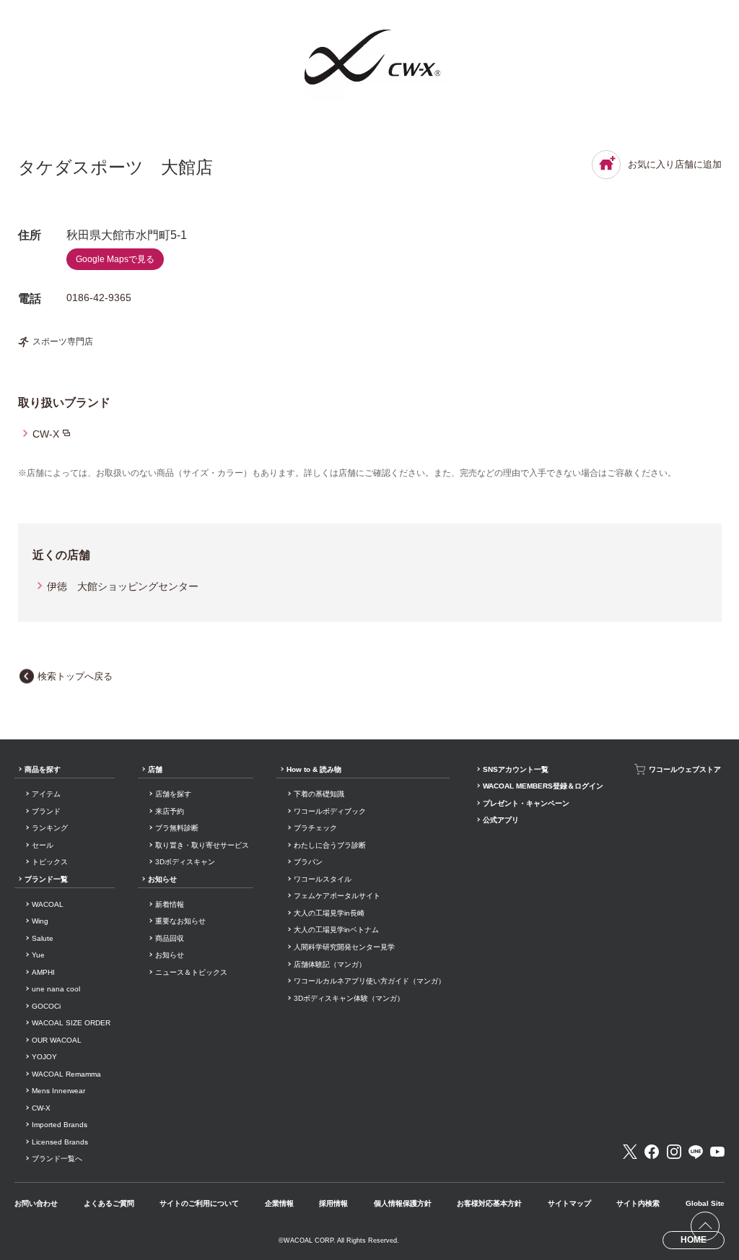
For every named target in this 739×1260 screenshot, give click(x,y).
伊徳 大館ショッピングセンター (122, 586)
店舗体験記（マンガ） (330, 964)
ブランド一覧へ (57, 1159)
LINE (695, 1151)
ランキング (50, 828)
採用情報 (333, 1203)
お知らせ (162, 879)
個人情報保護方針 (403, 1203)
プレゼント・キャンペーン (526, 803)
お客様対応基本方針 (489, 1203)
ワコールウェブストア (685, 769)
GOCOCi (46, 1006)
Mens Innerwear (58, 1091)
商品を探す (43, 769)
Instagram (674, 1151)
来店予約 (169, 811)
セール (42, 845)
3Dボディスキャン (185, 862)
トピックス (50, 862)
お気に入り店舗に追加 (675, 164)
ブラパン (308, 862)
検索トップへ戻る (75, 676)
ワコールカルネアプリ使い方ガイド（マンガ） (369, 981)
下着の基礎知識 (319, 794)
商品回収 (169, 938)
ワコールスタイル (322, 879)
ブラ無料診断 (176, 828)
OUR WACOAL (57, 1040)
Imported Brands (59, 1125)
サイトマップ (569, 1203)
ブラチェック (315, 828)
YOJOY (44, 1057)
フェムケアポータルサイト (337, 896)
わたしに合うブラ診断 (330, 845)
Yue (38, 955)
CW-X (45, 434)
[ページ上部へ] (705, 1226)
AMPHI (43, 972)
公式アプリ (501, 820)
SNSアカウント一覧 (515, 769)
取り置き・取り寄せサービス (202, 845)
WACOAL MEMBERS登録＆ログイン (543, 786)
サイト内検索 (638, 1203)
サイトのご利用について (199, 1203)
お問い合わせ (36, 1203)
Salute (42, 938)
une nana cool (56, 989)
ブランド (46, 811)
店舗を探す (173, 794)
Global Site (705, 1203)
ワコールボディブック (330, 811)
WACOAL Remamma (66, 1074)
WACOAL (48, 904)
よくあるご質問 (109, 1203)
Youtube (717, 1151)
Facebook (651, 1151)
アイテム (46, 794)
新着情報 (169, 904)
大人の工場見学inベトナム (336, 930)
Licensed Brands (60, 1142)
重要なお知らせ (180, 921)
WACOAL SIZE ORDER (71, 1023)
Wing (40, 921)
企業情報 (279, 1203)
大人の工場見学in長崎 (329, 913)
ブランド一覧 (46, 879)
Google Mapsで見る (115, 259)
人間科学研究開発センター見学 (344, 947)
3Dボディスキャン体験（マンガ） (349, 998)
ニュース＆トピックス (191, 972)
